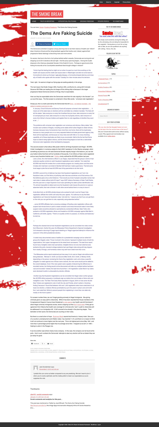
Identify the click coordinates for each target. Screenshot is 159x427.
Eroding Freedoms (44, 348)
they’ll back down (79, 304)
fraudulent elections (66, 350)
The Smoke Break (47, 14)
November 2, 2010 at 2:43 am (49, 369)
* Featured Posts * (103, 79)
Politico (56, 156)
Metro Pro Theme (72, 424)
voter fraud (61, 352)
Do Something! (102, 83)
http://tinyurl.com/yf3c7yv (38, 405)
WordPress (94, 424)
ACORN (50, 350)
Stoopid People (102, 95)
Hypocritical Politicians (80, 350)
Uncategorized (102, 104)
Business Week (58, 316)
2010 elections (43, 350)
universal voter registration (47, 352)
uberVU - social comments (39, 394)
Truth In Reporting (103, 100)
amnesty (55, 350)
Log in (99, 424)
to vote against (67, 302)
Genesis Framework (84, 424)
